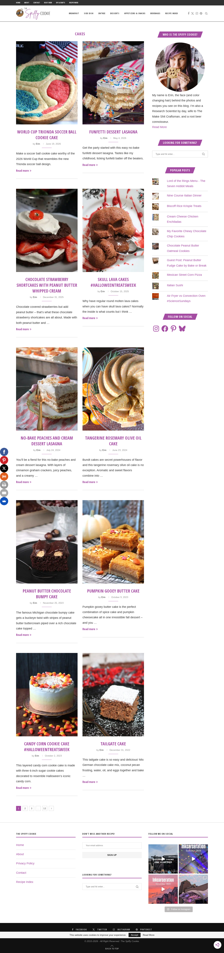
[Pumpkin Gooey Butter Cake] (113, 541)
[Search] (206, 13)
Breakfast (74, 13)
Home (18, 2)
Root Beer (48, 2)
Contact (36, 2)
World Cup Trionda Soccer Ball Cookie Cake (46, 135)
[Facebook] (188, 13)
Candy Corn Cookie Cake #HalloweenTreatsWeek (47, 746)
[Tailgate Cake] (113, 694)
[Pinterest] (201, 13)
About (26, 2)
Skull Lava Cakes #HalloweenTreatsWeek (113, 282)
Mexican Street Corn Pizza (184, 274)
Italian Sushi (175, 285)
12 (44, 808)
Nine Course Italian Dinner (184, 195)
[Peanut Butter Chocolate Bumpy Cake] (47, 541)
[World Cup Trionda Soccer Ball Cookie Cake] (47, 82)
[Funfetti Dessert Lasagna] (113, 82)
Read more (22, 171)
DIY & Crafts (60, 2)
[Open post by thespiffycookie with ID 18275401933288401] (163, 889)
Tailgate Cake (113, 744)
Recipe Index (73, 2)
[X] (4, 468)
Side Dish (88, 13)
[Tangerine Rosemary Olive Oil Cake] (113, 389)
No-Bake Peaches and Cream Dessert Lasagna (47, 441)
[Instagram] (197, 13)
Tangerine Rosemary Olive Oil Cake (113, 441)
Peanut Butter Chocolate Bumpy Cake (47, 594)
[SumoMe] (4, 501)
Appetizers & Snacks (134, 13)
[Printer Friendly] (4, 485)
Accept (134, 935)
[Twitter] (192, 13)
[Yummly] (4, 476)
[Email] (4, 493)
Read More (159, 127)
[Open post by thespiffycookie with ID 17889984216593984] (193, 889)
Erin (38, 143)
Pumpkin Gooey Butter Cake (113, 591)
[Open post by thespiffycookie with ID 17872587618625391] (193, 859)
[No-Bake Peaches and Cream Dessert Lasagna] (47, 389)
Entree (101, 13)
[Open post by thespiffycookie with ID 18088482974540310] (163, 859)
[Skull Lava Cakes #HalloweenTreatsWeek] (113, 230)
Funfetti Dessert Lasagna (113, 132)
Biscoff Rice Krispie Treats (184, 206)
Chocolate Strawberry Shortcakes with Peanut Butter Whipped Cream (47, 285)
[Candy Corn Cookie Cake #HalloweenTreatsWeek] (47, 694)
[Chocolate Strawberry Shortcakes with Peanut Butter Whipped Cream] (47, 230)
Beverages (155, 13)
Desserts (114, 13)
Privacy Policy (25, 863)
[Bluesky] (182, 329)
